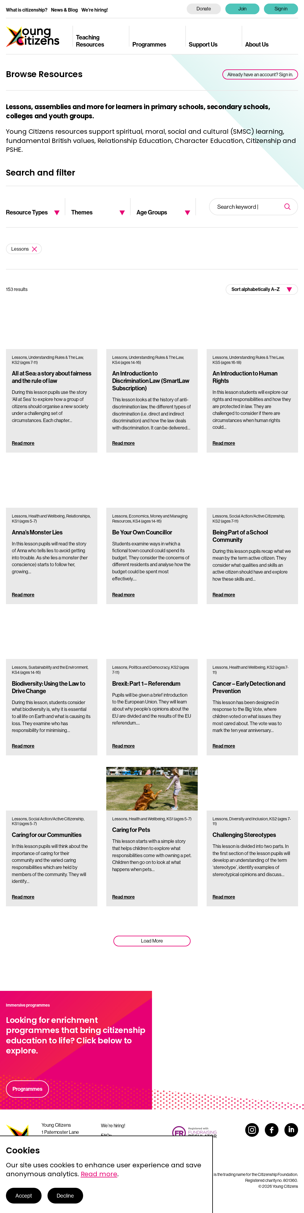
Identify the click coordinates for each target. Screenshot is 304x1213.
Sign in (281, 9)
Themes (82, 211)
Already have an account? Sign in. (260, 74)
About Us (257, 44)
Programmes (149, 44)
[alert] (106, 1174)
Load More (152, 941)
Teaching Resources (90, 41)
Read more (23, 443)
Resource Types (27, 211)
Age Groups (152, 211)
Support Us (203, 44)
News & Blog (64, 10)
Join (242, 9)
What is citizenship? (27, 10)
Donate (204, 9)
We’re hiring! (94, 10)
